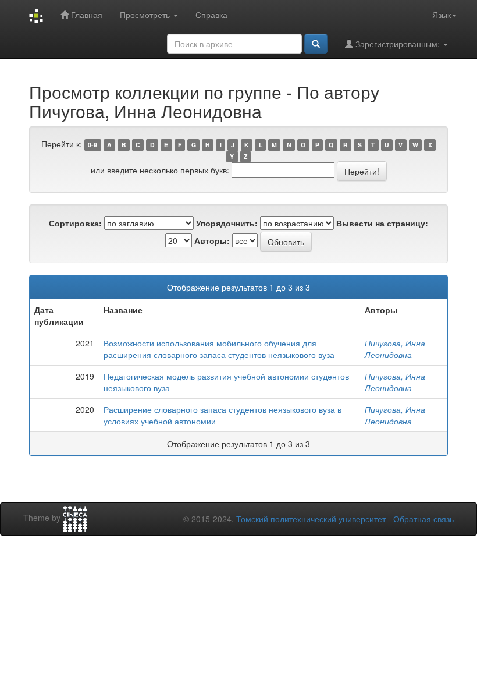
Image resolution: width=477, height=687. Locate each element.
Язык (441, 14)
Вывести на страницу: (382, 223)
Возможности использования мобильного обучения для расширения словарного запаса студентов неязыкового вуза (219, 348)
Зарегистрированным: (397, 43)
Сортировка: (75, 223)
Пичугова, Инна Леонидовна (395, 348)
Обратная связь (423, 519)
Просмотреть (146, 14)
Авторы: (212, 240)
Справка (211, 14)
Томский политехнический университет (311, 519)
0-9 (92, 144)
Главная (85, 14)
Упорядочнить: (227, 223)
